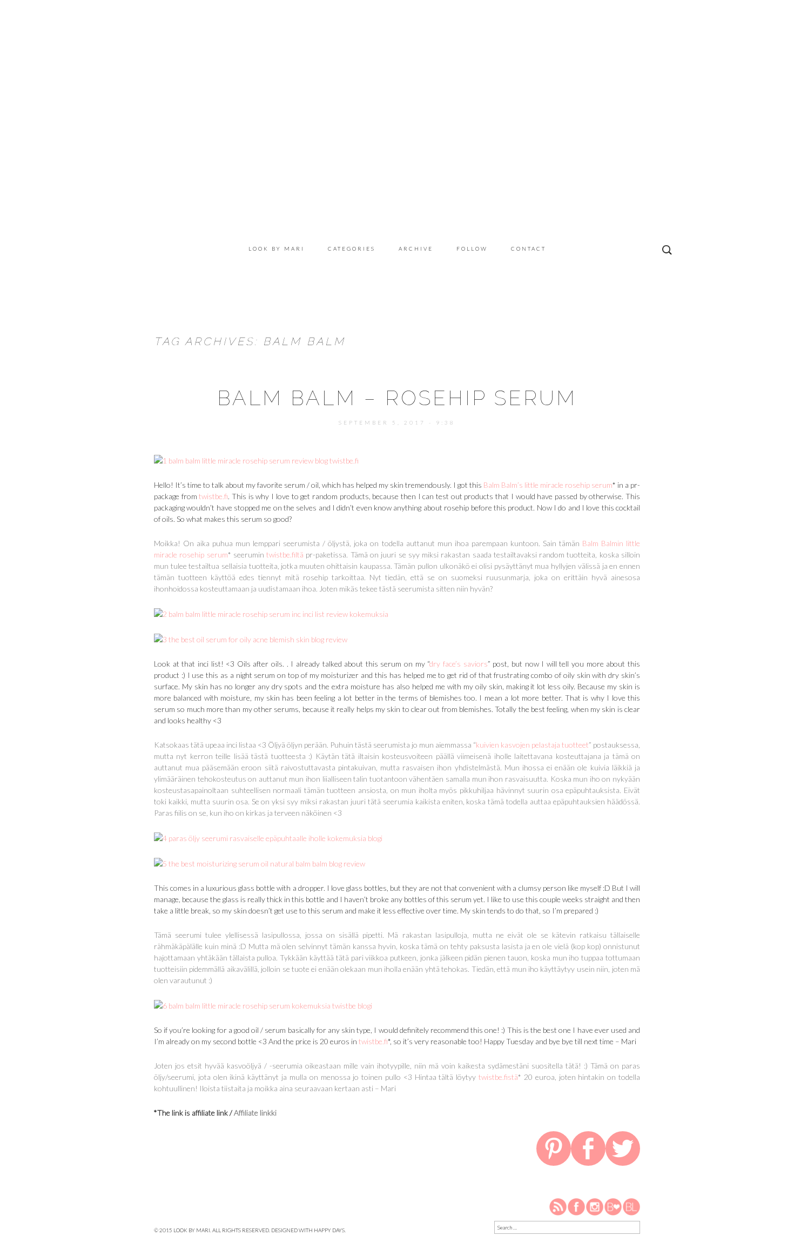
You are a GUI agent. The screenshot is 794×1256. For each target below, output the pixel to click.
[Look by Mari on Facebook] (577, 1206)
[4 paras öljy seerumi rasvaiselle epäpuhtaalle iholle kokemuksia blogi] (268, 837)
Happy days (329, 1230)
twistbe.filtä (285, 554)
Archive (416, 248)
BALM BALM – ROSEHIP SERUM (397, 398)
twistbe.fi (213, 496)
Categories (351, 248)
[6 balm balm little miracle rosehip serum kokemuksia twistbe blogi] (263, 1004)
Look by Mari (276, 248)
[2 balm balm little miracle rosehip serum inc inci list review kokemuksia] (271, 612)
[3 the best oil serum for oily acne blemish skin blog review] (250, 638)
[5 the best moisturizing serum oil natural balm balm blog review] (259, 862)
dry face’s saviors (458, 663)
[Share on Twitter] (622, 1150)
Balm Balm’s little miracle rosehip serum (548, 484)
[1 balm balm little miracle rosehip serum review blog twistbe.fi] (256, 459)
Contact (528, 248)
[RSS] (558, 1206)
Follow (472, 248)
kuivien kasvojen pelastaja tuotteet (532, 744)
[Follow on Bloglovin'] (613, 1206)
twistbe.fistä (498, 1077)
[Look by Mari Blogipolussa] (631, 1206)
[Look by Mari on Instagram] (594, 1206)
